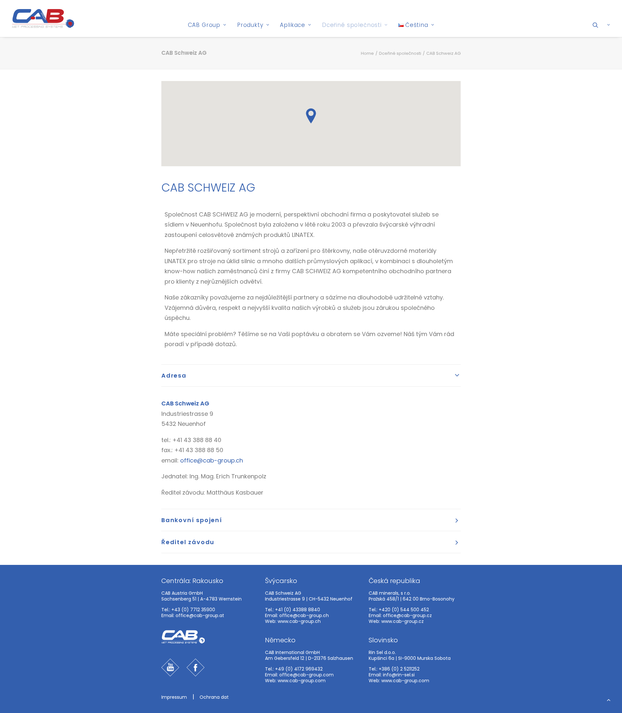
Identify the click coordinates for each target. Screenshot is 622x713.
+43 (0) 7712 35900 (193, 609)
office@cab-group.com (306, 675)
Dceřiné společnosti (352, 25)
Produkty (250, 25)
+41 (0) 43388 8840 (297, 609)
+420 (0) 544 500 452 (404, 609)
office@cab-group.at (200, 615)
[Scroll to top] (609, 699)
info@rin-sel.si (399, 675)
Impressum (174, 697)
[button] (601, 24)
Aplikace (292, 25)
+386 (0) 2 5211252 (399, 669)
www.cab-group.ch (299, 621)
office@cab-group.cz (407, 615)
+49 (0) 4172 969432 (299, 669)
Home (367, 53)
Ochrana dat (214, 697)
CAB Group (204, 25)
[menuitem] (207, 24)
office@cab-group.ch (211, 460)
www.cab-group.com (302, 680)
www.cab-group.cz (402, 621)
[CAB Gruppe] (43, 18)
